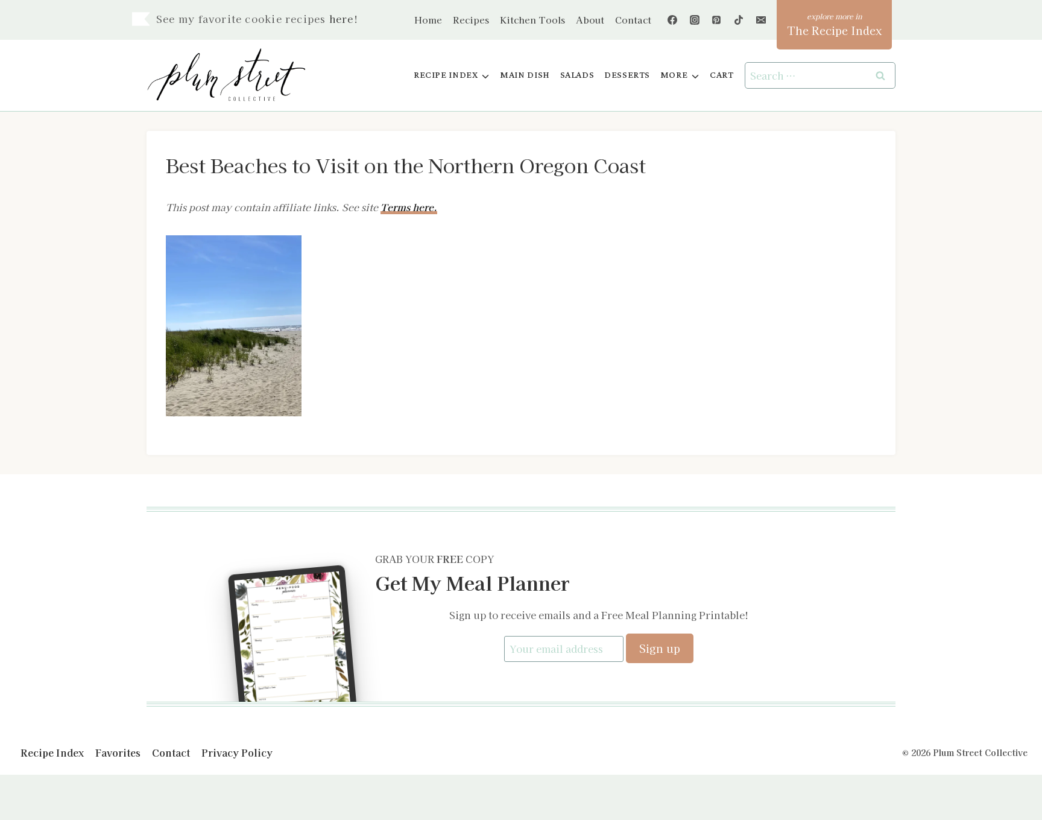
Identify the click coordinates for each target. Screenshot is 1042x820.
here (341, 18)
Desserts (627, 75)
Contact (633, 19)
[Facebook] (672, 20)
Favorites (118, 752)
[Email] (761, 20)
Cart (721, 75)
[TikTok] (738, 20)
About (590, 19)
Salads (577, 75)
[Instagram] (694, 20)
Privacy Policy (237, 752)
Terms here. (408, 207)
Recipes (471, 19)
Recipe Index (52, 752)
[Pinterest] (716, 20)
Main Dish (525, 75)
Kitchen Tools (532, 19)
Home (428, 19)
